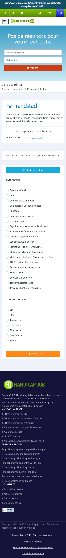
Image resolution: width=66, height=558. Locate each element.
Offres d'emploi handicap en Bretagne (21, 458)
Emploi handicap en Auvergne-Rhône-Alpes (24, 449)
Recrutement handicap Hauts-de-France (22, 476)
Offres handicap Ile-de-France (17, 481)
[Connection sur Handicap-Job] (49, 12)
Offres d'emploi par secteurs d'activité (22, 418)
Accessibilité (45, 535)
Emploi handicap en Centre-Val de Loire (21, 463)
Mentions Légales (33, 541)
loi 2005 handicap (12, 436)
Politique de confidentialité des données (33, 547)
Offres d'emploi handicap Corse (18, 467)
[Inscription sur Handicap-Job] (40, 12)
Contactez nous (11, 498)
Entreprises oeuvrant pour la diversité (22, 427)
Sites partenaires (12, 503)
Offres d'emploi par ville (15, 414)
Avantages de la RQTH (14, 432)
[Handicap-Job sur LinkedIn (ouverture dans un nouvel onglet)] (22, 13)
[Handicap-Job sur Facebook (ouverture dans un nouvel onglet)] (5, 12)
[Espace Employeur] (61, 13)
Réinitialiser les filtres (33, 170)
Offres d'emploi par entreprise (18, 423)
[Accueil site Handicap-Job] (37, 20)
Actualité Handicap (13, 494)
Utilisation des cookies (33, 553)
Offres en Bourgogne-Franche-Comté (21, 454)
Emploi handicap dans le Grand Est (19, 472)
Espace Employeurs (13, 489)
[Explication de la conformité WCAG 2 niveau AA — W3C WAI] (8, 510)
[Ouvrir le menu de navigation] (5, 21)
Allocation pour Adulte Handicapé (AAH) (23, 441)
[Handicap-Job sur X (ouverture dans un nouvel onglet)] (13, 12)
